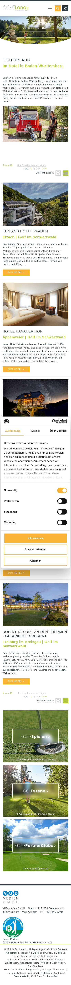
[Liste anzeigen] (65, 172)
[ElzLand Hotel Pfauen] (35, 204)
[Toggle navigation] (50, 8)
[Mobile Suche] (58, 8)
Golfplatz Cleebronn (18, 959)
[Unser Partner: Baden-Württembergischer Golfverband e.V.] (13, 927)
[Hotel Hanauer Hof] (35, 304)
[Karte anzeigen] (58, 172)
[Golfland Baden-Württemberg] (15, 5)
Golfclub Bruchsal (43, 953)
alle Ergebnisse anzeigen (31, 165)
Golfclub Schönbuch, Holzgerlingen (24, 949)
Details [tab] (35, 430)
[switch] (62, 501)
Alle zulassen (36, 538)
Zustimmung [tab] (13, 430)
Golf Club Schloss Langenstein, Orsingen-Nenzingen (34, 969)
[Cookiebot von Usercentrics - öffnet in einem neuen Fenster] (52, 421)
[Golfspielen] (35, 736)
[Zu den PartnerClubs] (35, 845)
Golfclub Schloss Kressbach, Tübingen (29, 973)
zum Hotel (16, 272)
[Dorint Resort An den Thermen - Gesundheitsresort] (35, 604)
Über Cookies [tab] (58, 430)
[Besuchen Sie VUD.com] (11, 896)
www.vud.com (29, 911)
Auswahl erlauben (35, 549)
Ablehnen (35, 560)
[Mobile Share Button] (64, 8)
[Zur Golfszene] (35, 791)
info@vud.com (11, 911)
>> (46, 168)
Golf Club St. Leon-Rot (44, 976)
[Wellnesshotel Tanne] (35, 401)
